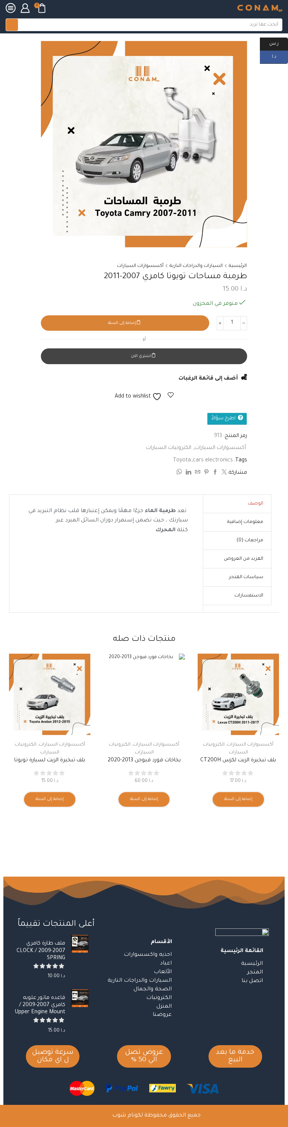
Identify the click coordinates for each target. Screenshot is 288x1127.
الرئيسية (238, 266)
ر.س (278, 43)
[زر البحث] (12, 25)
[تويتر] (223, 473)
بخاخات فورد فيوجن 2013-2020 (144, 761)
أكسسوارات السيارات (140, 266)
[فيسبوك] (215, 473)
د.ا (280, 56)
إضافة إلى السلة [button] (238, 799)
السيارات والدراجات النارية (196, 266)
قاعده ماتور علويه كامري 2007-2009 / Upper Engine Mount (40, 1005)
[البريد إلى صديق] (197, 473)
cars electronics (213, 461)
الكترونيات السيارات (168, 448)
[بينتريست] (206, 473)
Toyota (182, 461)
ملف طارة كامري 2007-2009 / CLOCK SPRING (40, 951)
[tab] (255, 504)
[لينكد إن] (188, 473)
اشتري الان (141, 356)
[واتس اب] (180, 473)
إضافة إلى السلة (122, 323)
